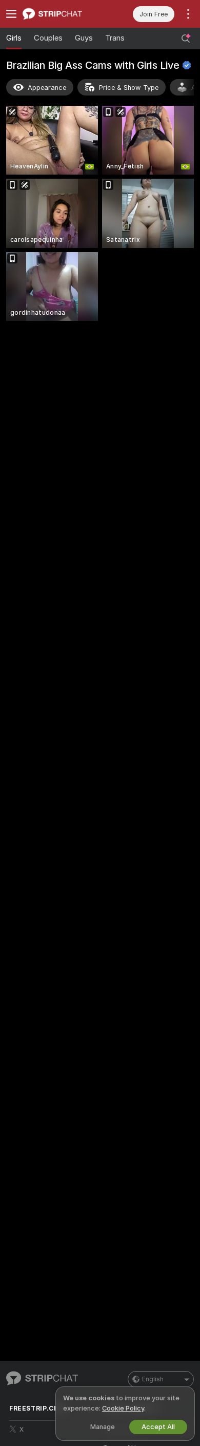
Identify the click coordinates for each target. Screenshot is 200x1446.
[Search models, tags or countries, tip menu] (185, 38)
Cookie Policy (123, 1408)
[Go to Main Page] (61, 14)
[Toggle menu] (11, 14)
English (153, 1379)
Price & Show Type (128, 87)
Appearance (47, 87)
